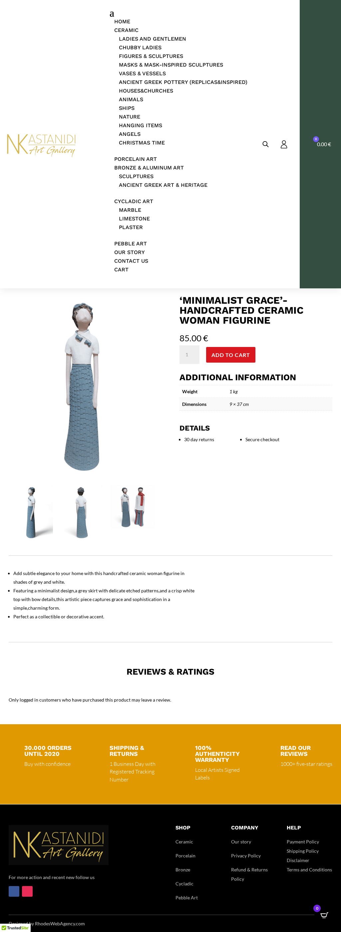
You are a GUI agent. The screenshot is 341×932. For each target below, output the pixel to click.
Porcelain (185, 855)
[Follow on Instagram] (27, 891)
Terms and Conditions (309, 869)
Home (122, 21)
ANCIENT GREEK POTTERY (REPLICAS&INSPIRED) (183, 82)
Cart (121, 269)
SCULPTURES (136, 176)
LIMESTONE (134, 218)
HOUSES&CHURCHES (146, 91)
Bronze (182, 869)
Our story (241, 841)
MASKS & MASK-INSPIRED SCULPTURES (171, 65)
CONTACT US (131, 261)
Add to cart (230, 355)
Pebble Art (186, 897)
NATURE (129, 117)
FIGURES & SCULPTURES (151, 56)
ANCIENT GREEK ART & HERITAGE (163, 185)
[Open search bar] (265, 144)
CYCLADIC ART (133, 201)
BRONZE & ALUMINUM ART (149, 167)
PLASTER (131, 227)
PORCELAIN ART (135, 159)
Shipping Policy (303, 851)
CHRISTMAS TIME (142, 143)
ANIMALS (131, 99)
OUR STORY (129, 252)
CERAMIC (126, 30)
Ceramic (184, 841)
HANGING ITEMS (140, 125)
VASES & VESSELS (142, 73)
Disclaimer (298, 860)
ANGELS (130, 134)
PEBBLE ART (130, 243)
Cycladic (184, 883)
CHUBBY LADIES (140, 47)
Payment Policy (303, 841)
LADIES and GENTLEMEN (152, 39)
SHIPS (127, 108)
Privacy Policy (246, 855)
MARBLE (130, 210)
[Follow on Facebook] (14, 891)
